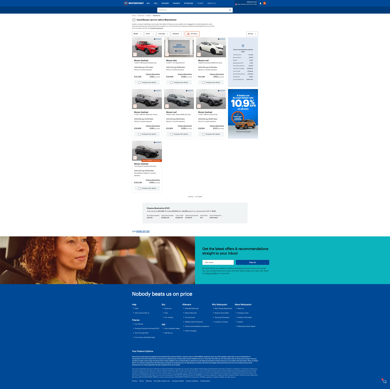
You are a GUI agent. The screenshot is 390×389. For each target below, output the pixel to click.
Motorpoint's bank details (246, 326)
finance (190, 24)
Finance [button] (135, 320)
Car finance (139, 324)
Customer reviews (221, 322)
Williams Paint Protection (194, 322)
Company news (243, 313)
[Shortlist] (264, 3)
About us (240, 308)
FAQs (136, 308)
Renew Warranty (191, 313)
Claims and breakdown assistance (197, 326)
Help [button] (134, 304)
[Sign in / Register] (260, 3)
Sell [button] (163, 324)
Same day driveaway (222, 317)
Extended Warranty (192, 308)
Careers (240, 322)
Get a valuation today (172, 328)
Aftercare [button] (186, 304)
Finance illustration (153, 74)
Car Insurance (190, 317)
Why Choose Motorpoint (223, 308)
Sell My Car (169, 333)
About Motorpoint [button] (243, 304)
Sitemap (149, 381)
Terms (141, 381)
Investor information (244, 317)
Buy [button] (163, 304)
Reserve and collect (222, 313)
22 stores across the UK (156, 28)
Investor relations (192, 381)
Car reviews (169, 317)
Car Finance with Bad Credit (145, 337)
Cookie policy (205, 381)
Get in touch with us (142, 313)
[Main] (134, 3)
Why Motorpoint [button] (219, 304)
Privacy (134, 381)
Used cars (168, 308)
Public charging (190, 331)
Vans (166, 313)
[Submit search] (230, 10)
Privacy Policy (212, 273)
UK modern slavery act (162, 381)
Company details (178, 381)
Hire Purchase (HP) (141, 333)
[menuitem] (147, 308)
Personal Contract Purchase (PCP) (147, 328)
